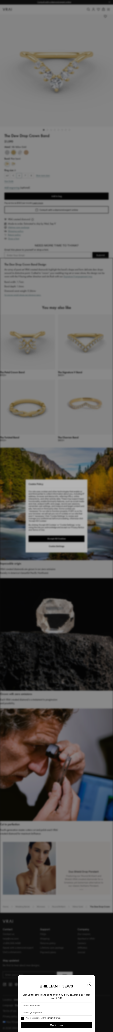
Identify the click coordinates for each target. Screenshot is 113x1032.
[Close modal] (56, 516)
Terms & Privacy (53, 1017)
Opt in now (56, 1025)
